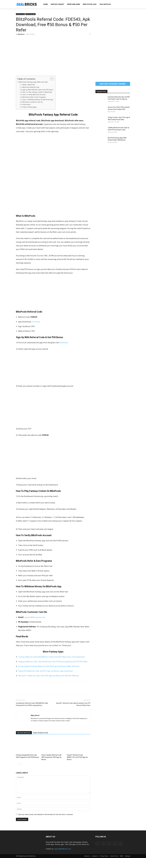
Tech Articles (105, 4)
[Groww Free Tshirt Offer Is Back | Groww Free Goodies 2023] (100, 110)
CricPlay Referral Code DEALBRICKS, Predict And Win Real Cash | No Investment (51, 657)
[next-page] (20, 763)
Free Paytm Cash (89, 4)
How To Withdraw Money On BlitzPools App (37, 100)
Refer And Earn (73, 4)
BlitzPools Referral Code (30, 87)
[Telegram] (109, 843)
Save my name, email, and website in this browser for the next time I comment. (45, 814)
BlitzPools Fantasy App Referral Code (33, 82)
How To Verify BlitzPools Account (34, 95)
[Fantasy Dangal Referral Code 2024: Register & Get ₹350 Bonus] (27, 745)
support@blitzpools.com (34, 617)
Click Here (36, 321)
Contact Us (95, 856)
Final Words (26, 104)
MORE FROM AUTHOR (40, 733)
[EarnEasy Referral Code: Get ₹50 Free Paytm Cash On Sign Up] (100, 99)
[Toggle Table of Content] (50, 79)
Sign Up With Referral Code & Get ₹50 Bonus (37, 90)
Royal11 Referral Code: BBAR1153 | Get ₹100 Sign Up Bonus (77, 757)
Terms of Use (114, 856)
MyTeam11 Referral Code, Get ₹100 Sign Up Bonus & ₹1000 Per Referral (48, 675)
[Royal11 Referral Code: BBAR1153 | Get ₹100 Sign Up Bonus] (78, 745)
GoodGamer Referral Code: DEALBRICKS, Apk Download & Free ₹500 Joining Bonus (32, 704)
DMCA (121, 856)
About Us (87, 856)
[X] (23, 39)
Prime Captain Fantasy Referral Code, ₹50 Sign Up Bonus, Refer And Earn (49, 666)
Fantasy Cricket (57, 4)
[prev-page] (17, 763)
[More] (38, 39)
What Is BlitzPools (28, 85)
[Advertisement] (53, 60)
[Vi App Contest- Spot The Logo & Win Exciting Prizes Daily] (100, 120)
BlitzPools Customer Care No (32, 102)
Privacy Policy (104, 856)
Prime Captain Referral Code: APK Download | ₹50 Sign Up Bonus (51, 757)
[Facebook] (18, 39)
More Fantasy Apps (30, 107)
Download (63, 342)
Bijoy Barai (21, 34)
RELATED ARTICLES (24, 733)
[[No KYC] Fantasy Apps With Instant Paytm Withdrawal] (100, 140)
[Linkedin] (103, 843)
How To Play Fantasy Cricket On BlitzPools (37, 92)
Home (45, 4)
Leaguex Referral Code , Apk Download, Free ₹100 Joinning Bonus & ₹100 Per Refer (53, 661)
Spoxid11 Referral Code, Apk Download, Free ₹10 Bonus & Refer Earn (73, 704)
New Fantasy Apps (30, 14)
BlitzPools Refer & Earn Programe (34, 97)
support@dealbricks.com (62, 849)
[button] (127, 4)
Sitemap (127, 856)
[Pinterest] (28, 39)
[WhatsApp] (33, 39)
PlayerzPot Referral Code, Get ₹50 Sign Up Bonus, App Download (45, 671)
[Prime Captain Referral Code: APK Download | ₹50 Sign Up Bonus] (53, 745)
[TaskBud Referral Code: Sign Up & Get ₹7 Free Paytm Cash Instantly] (100, 130)
